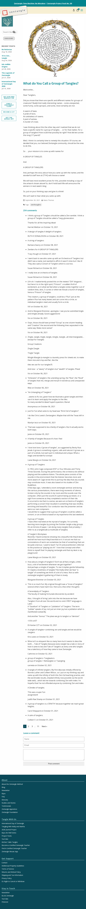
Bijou (3, 794)
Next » (44, 726)
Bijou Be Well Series (9, 833)
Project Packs (7, 836)
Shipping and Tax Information (12, 875)
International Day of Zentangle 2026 (9, 85)
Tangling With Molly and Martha (13, 827)
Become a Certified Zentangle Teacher (16, 845)
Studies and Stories (9, 803)
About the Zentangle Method (12, 784)
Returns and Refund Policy (11, 872)
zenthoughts (36, 205)
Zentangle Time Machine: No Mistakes (29, 3)
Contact (4, 863)
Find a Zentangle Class (9, 105)
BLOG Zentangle (8, 896)
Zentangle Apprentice (9, 809)
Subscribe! (8, 38)
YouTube (5, 839)
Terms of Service (8, 869)
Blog (3, 787)
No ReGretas (7, 50)
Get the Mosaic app (9, 118)
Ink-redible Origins (6, 66)
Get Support (8, 858)
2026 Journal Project (9, 830)
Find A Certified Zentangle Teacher (14, 848)
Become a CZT (9, 112)
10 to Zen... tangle (7, 58)
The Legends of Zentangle (8, 75)
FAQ (3, 797)
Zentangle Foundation (10, 812)
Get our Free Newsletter (8, 97)
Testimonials (6, 806)
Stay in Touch (8, 888)
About (5, 780)
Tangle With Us (9, 819)
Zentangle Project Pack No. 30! (59, 3)
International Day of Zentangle (13, 823)
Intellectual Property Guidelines (13, 866)
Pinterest (5, 902)
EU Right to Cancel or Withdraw (13, 881)
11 (38, 726)
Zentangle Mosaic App (10, 852)
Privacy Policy (7, 878)
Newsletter (6, 790)
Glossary (5, 800)
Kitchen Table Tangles (10, 842)
